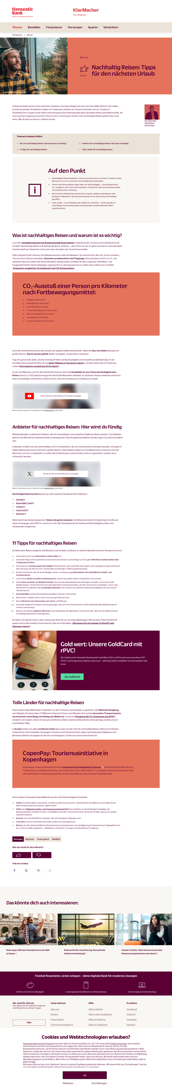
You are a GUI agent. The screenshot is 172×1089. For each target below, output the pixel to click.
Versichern (110, 27)
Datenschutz (49, 410)
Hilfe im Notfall (96, 1009)
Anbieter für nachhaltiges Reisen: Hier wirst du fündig (105, 143)
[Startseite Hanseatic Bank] (36, 12)
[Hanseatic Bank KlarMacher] (86, 12)
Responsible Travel (24, 503)
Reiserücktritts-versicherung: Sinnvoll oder (85, 952)
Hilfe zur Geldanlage (98, 1024)
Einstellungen (99, 1083)
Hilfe (29, 1022)
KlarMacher (17, 35)
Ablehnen (68, 1083)
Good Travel (21, 510)
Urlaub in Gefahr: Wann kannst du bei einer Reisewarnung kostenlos (142, 952)
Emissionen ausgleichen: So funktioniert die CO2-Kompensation (43, 268)
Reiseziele (29, 839)
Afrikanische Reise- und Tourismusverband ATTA (46, 809)
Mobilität (56, 839)
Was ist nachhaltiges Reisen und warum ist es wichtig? (43, 143)
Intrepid (19, 500)
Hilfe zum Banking (97, 1019)
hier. (34, 1061)
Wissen (17, 27)
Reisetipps (18, 839)
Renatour (20, 514)
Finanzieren (54, 27)
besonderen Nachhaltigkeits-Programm (82, 767)
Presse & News (57, 1019)
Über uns (55, 1009)
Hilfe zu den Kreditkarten (100, 1014)
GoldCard (131, 1014)
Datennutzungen (118, 1043)
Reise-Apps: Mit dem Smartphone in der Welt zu (28, 952)
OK (84, 1075)
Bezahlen (34, 27)
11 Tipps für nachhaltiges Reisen (33, 149)
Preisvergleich (43, 839)
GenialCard (132, 1009)
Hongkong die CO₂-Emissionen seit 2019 (94, 716)
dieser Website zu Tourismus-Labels (65, 363)
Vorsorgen (75, 27)
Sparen (93, 27)
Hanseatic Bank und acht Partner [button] (38, 1043)
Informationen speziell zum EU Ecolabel (38, 366)
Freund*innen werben (61, 1024)
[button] (17, 870)
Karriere (54, 1014)
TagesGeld (131, 1019)
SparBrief (131, 1024)
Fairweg (19, 507)
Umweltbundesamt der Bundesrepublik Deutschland (47, 242)
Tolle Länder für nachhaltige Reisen (97, 149)
